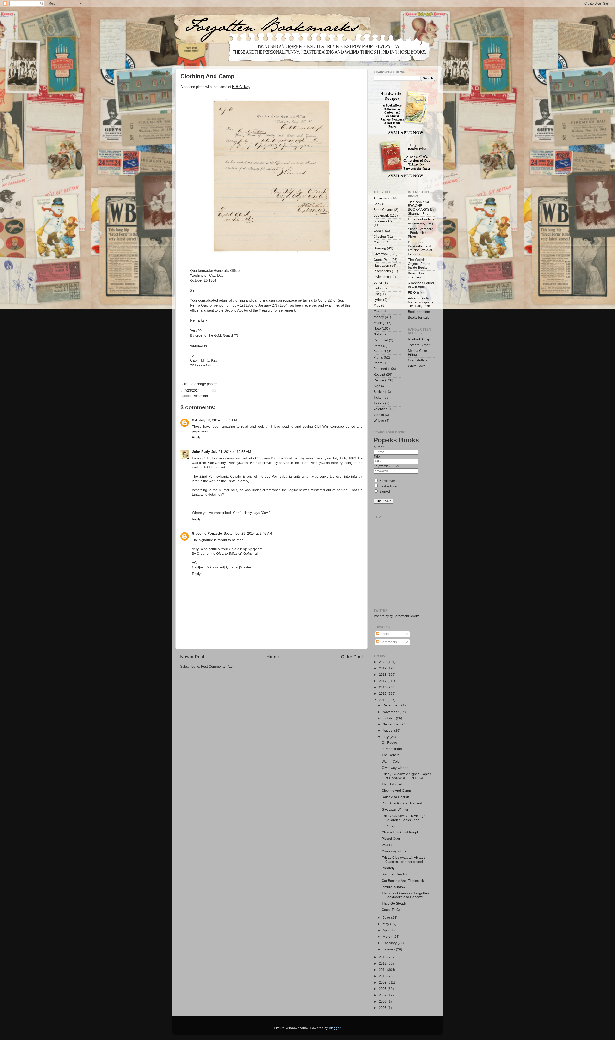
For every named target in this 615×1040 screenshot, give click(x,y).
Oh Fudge (389, 742)
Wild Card (389, 845)
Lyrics (378, 300)
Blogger (334, 1028)
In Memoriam (392, 749)
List (376, 294)
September (391, 724)
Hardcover (386, 481)
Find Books (383, 501)
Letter (378, 282)
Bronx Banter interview (418, 275)
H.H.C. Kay (241, 87)
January (389, 949)
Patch (378, 346)
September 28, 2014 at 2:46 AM (248, 533)
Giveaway (381, 254)
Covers (379, 242)
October (389, 718)
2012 (383, 963)
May (386, 924)
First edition (387, 486)
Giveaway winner (395, 768)
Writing (379, 420)
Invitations (381, 277)
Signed (384, 491)
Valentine (380, 409)
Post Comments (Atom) (219, 666)
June (387, 917)
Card (377, 231)
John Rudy (201, 452)
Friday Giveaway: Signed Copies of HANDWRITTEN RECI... (406, 776)
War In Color (391, 761)
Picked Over (391, 838)
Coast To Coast (393, 910)
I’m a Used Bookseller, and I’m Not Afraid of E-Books (420, 248)
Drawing (380, 248)
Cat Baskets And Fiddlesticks (403, 880)
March (388, 936)
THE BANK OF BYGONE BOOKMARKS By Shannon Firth (421, 207)
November (391, 712)
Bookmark (381, 215)
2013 (383, 957)
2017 (383, 681)
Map (377, 305)
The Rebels (390, 755)
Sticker (379, 392)
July (386, 737)
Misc (377, 311)
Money (379, 317)
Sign (377, 386)
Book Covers (383, 210)
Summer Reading (395, 874)
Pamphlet (381, 340)
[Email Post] (213, 390)
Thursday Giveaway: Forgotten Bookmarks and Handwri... (405, 895)
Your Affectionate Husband (402, 803)
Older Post (352, 656)
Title (377, 456)
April (386, 930)
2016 (383, 687)
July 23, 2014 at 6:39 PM (218, 420)
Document (200, 396)
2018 (383, 674)
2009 (383, 982)
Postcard (380, 369)
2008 (383, 989)
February (390, 943)
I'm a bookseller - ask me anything (421, 221)
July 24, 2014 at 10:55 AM (231, 452)
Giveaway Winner (395, 809)
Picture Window (393, 887)
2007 (383, 995)
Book (377, 204)
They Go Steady (394, 903)
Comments (388, 642)
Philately (388, 868)
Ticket (378, 397)
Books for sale (419, 317)
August (388, 730)
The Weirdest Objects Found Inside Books (419, 263)
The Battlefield (393, 784)
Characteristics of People (401, 832)
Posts (384, 634)
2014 (383, 700)
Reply (196, 437)
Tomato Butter (419, 345)
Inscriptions (382, 271)
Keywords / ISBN (386, 466)
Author (379, 447)
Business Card (385, 221)
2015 (383, 693)
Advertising (382, 198)
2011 (383, 970)
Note (377, 328)
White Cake (416, 366)
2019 (383, 668)
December (391, 705)
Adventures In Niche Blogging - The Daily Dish (420, 302)
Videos (379, 415)
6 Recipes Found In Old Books (421, 285)
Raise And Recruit (395, 797)
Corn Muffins (417, 360)
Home (272, 656)
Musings (380, 323)
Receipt (379, 374)
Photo (378, 351)
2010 (383, 976)
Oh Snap (388, 826)
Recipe (379, 380)
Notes (378, 334)
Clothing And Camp (396, 790)
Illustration (381, 265)
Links (377, 288)
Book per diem (419, 312)
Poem (378, 363)
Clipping (380, 236)
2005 (383, 1008)
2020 (383, 662)
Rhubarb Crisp (419, 339)
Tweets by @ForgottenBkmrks (396, 616)
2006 (383, 1001)
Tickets (379, 403)
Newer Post (192, 656)
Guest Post (382, 260)
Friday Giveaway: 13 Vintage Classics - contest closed (403, 859)
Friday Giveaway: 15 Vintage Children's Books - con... (403, 817)
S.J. (195, 420)
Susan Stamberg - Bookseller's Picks (420, 232)
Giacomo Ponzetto (207, 533)
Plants (378, 357)
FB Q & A (415, 292)
